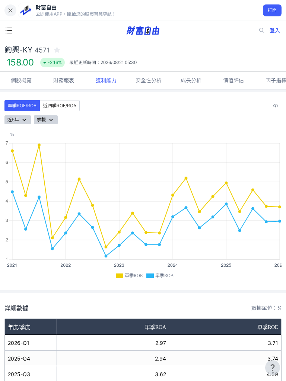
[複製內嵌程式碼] (276, 106)
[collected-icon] (57, 50)
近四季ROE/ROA (59, 105)
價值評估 (233, 80)
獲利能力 (106, 80)
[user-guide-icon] (272, 367)
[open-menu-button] (8, 30)
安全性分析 (149, 80)
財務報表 (63, 80)
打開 (272, 10)
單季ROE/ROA (22, 105)
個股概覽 (21, 80)
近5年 (13, 119)
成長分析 (191, 80)
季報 (41, 119)
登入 (275, 30)
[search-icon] (261, 30)
